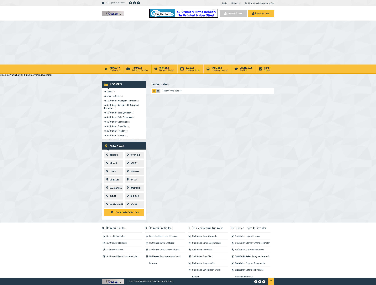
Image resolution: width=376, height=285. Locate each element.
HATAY (133, 180)
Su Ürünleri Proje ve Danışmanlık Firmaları (250, 264)
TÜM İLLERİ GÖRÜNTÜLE (126, 212)
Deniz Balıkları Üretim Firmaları (163, 236)
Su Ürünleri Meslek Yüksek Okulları (122, 256)
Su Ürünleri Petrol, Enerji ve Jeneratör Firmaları (252, 257)
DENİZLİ (134, 163)
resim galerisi (114, 96)
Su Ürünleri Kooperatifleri (203, 263)
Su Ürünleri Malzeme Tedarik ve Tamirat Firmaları (250, 250)
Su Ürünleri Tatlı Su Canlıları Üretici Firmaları (165, 257)
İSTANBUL (135, 155)
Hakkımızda (235, 3)
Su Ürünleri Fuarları (117, 135)
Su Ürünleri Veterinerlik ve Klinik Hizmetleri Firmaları (249, 271)
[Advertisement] (188, 42)
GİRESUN (114, 180)
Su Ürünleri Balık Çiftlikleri (120, 113)
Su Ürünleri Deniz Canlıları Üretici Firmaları (164, 250)
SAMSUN (134, 171)
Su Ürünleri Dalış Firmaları (120, 117)
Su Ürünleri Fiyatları (117, 131)
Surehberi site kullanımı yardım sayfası (259, 3)
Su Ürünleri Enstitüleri (118, 126)
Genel (110, 91)
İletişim (224, 3)
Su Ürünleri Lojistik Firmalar (247, 236)
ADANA (133, 204)
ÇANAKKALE (116, 188)
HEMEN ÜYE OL (235, 13)
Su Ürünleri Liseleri (115, 249)
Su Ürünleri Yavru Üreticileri (161, 243)
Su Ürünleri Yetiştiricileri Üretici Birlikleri (206, 271)
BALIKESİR (135, 188)
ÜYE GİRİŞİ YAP (262, 13)
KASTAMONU (116, 204)
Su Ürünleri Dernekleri (118, 122)
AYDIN (113, 196)
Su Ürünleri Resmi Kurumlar (205, 236)
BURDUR (134, 196)
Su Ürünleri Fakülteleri (116, 243)
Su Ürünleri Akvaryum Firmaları (122, 101)
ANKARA (114, 155)
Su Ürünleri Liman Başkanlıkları (206, 243)
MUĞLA (113, 163)
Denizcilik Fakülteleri (115, 236)
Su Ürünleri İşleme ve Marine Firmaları (252, 243)
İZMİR (113, 171)
